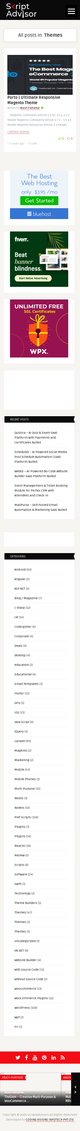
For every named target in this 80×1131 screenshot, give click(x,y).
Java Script (21, 722)
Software (20, 874)
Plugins (19, 827)
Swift (17, 884)
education (21, 665)
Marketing (21, 760)
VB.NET (19, 950)
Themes (20, 912)
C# (16, 617)
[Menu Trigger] (71, 11)
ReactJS (19, 846)
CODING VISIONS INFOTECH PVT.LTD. (50, 1119)
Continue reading (18, 132)
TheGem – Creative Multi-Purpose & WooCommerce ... (30, 1099)
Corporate (21, 636)
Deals (18, 646)
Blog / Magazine (26, 598)
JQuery (19, 731)
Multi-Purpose (24, 789)
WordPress (22, 1008)
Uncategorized (25, 941)
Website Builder (25, 960)
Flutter (19, 693)
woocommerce (25, 989)
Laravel (19, 741)
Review (19, 855)
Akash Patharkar (30, 108)
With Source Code (26, 970)
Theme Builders (25, 903)
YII (16, 1027)
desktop (20, 655)
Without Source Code (28, 979)
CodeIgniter (23, 627)
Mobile (19, 769)
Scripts (19, 865)
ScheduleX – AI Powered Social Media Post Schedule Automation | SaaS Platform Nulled (40, 457)
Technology (22, 893)
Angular (20, 579)
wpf (17, 1017)
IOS (16, 712)
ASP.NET (19, 589)
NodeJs (19, 808)
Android (20, 569)
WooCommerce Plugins (31, 998)
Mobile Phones (25, 779)
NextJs (18, 798)
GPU (17, 703)
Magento (20, 750)
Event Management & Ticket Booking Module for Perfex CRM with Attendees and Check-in (41, 490)
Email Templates (26, 684)
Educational (23, 674)
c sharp (19, 608)
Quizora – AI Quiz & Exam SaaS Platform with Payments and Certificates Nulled (35, 437)
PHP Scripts (22, 817)
